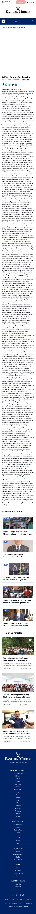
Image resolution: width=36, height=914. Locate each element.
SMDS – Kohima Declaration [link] (16, 27)
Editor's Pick (18, 830)
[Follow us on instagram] (31, 2)
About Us (18, 884)
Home (3, 27)
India (18, 843)
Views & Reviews (18, 854)
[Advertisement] (18, 54)
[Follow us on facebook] (27, 2)
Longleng (18, 784)
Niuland (18, 795)
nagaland (15, 900)
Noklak (18, 797)
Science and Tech (18, 873)
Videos (18, 868)
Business (18, 870)
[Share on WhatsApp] (9, 84)
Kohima (18, 781)
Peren (18, 800)
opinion (7, 903)
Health (18, 832)
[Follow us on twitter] (29, 2)
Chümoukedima (18, 773)
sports (14, 903)
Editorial (18, 851)
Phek (18, 803)
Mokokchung (18, 789)
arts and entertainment (18, 907)
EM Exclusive (18, 824)
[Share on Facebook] (16, 85)
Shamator (18, 805)
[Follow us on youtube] (33, 2)
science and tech (25, 903)
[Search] (32, 21)
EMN (17, 79)
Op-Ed (18, 857)
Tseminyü (18, 808)
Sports (18, 876)
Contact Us (18, 887)
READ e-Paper (21, 2)
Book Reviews (18, 860)
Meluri (18, 787)
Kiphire (18, 778)
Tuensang (18, 811)
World (18, 841)
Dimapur (18, 776)
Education (18, 827)
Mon (18, 792)
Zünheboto (18, 816)
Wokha (18, 814)
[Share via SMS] (13, 85)
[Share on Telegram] (6, 85)
